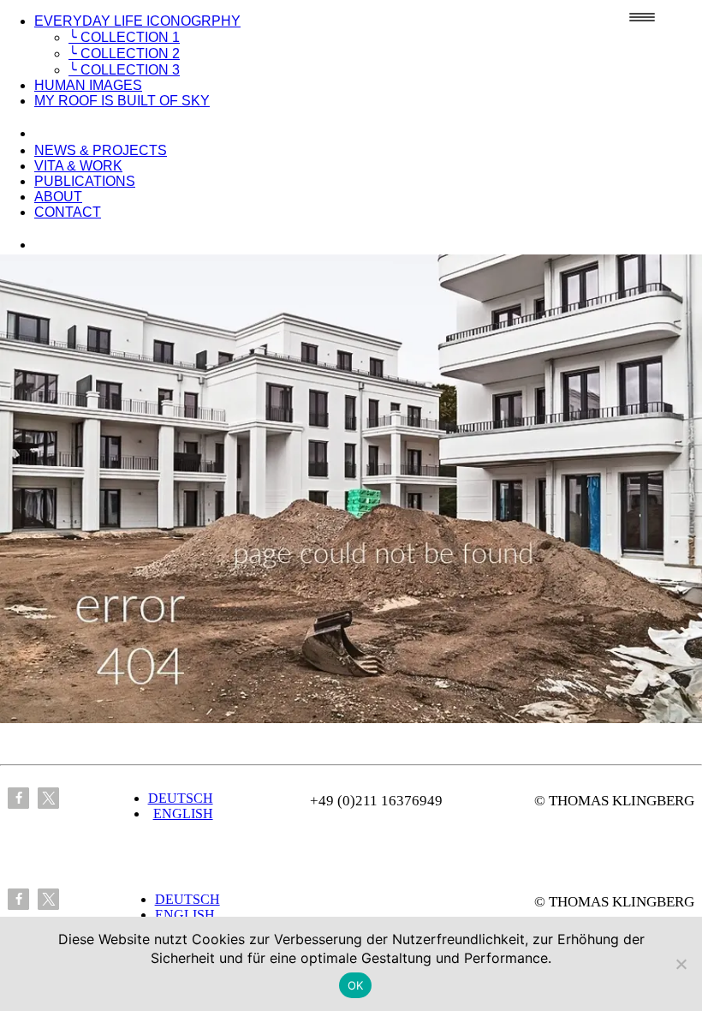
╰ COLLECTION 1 (124, 37)
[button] (18, 798)
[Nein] (680, 963)
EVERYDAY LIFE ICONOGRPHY (137, 21)
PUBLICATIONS (84, 181)
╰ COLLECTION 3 (124, 70)
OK (356, 985)
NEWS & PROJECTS (100, 150)
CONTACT (67, 212)
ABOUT (58, 196)
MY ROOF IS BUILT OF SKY (122, 100)
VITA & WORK (78, 166)
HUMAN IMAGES (88, 85)
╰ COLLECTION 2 (124, 53)
